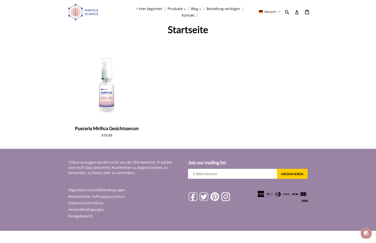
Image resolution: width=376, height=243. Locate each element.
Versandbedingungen (86, 209)
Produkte (178, 8)
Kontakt (188, 15)
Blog (197, 8)
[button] (270, 11)
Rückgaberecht (80, 216)
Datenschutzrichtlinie (85, 203)
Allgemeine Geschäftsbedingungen (96, 190)
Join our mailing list (207, 162)
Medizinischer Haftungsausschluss (96, 196)
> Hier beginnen (149, 8)
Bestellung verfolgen (223, 8)
